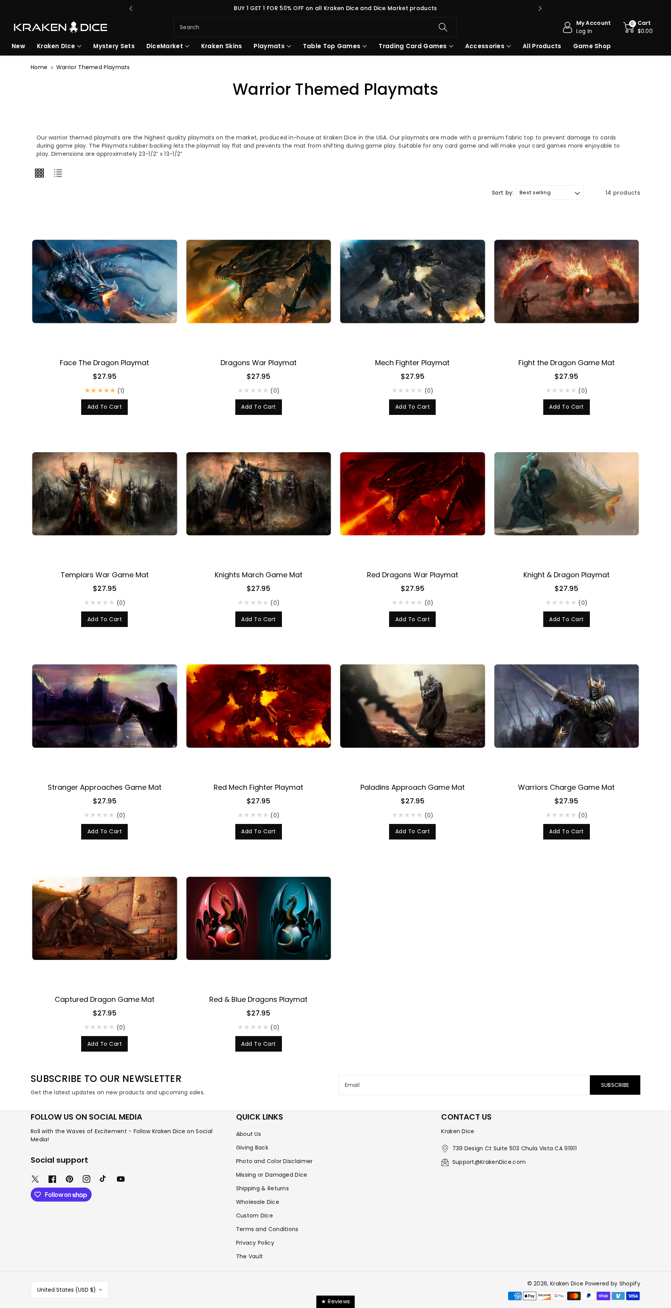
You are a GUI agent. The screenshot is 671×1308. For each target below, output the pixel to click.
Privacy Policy (255, 1243)
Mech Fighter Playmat (412, 362)
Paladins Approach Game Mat (412, 787)
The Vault (249, 1256)
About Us (248, 1134)
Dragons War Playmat (259, 362)
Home (39, 67)
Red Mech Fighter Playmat (258, 787)
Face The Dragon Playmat (104, 362)
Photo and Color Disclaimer (274, 1161)
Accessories (484, 46)
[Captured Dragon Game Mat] (105, 919)
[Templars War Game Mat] (105, 494)
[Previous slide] (130, 8)
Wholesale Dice (257, 1202)
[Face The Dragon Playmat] (105, 281)
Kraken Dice (566, 1283)
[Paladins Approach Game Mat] (413, 706)
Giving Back (252, 1147)
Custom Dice (254, 1215)
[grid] (39, 172)
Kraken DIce (56, 46)
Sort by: (503, 193)
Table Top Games (332, 46)
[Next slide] (540, 8)
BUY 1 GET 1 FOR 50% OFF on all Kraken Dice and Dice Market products (335, 8)
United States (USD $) (66, 1290)
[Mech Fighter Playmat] (413, 281)
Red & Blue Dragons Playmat (258, 999)
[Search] (442, 27)
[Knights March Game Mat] (259, 494)
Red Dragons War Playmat (412, 575)
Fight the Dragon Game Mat (566, 362)
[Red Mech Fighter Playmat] (259, 706)
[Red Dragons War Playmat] (413, 494)
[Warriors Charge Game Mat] (567, 706)
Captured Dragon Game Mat (105, 999)
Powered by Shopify (612, 1283)
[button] (638, 27)
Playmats (269, 46)
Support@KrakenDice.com (489, 1162)
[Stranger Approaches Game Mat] (105, 706)
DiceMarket (164, 46)
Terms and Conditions (267, 1229)
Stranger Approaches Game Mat (105, 787)
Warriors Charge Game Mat (566, 787)
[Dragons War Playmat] (259, 281)
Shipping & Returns (262, 1188)
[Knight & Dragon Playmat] (567, 494)
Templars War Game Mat (105, 575)
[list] (57, 172)
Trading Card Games (413, 46)
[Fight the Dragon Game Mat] (567, 281)
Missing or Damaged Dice (272, 1175)
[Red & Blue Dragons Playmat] (259, 919)
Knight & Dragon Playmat (566, 575)
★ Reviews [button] (335, 1301)
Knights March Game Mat (258, 575)
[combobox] (315, 27)
